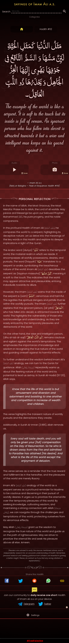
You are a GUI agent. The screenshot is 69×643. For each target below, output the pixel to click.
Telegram (29, 603)
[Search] (64, 11)
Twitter (47, 603)
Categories (34, 16)
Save (25, 173)
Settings (32, 615)
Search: (6, 11)
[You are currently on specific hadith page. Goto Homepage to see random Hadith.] (21, 29)
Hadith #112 (46, 29)
